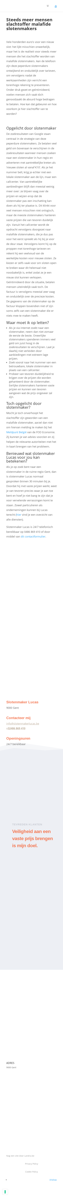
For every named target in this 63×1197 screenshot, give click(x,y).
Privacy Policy (31, 1163)
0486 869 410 (18, 1003)
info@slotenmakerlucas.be (22, 723)
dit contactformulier (33, 536)
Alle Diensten (19, 691)
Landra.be (29, 1155)
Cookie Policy (31, 1171)
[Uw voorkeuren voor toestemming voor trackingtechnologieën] (5, 1192)
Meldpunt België (16, 432)
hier (18, 514)
